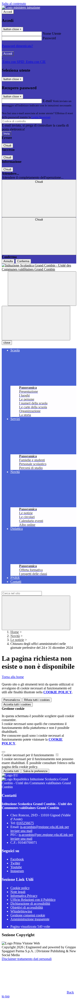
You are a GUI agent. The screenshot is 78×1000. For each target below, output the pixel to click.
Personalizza (11, 700)
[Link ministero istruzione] (21, 7)
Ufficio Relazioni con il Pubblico (32, 899)
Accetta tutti (17, 704)
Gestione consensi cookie (27, 915)
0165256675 (25, 823)
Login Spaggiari (40, 117)
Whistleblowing (21, 911)
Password (49, 38)
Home (14, 632)
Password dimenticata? (17, 46)
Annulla (8, 261)
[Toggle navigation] (36, 323)
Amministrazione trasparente (29, 919)
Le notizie (17, 640)
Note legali (17, 892)
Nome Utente (52, 33)
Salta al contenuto (14, 3)
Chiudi (7, 145)
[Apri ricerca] (42, 288)
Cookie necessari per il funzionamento (28, 755)
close (6, 342)
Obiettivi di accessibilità (26, 907)
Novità (15, 636)
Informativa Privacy (23, 896)
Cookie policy (20, 888)
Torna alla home (13, 677)
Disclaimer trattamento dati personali (27, 959)
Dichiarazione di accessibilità (30, 903)
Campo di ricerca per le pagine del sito (28, 589)
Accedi (7, 11)
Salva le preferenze (35, 771)
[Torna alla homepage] (39, 267)
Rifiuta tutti (37, 700)
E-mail (47, 101)
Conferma (23, 261)
